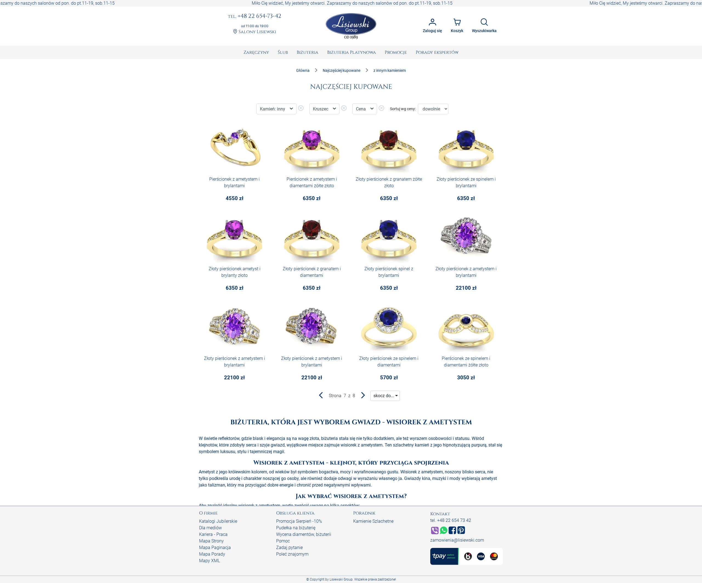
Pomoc (283, 541)
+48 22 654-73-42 (254, 16)
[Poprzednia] (321, 396)
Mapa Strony (211, 541)
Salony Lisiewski (256, 32)
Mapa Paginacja (215, 547)
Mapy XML (209, 560)
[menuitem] (256, 52)
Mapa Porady (212, 554)
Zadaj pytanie (289, 547)
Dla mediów (210, 527)
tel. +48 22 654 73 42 (450, 520)
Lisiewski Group (341, 579)
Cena (361, 109)
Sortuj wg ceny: (403, 109)
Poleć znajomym (292, 554)
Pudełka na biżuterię (295, 527)
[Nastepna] (362, 396)
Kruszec (321, 109)
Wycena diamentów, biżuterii (303, 534)
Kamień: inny (273, 109)
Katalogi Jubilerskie (218, 521)
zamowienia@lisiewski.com (457, 540)
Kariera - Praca (213, 534)
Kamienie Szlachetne (373, 521)
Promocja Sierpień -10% (299, 521)
